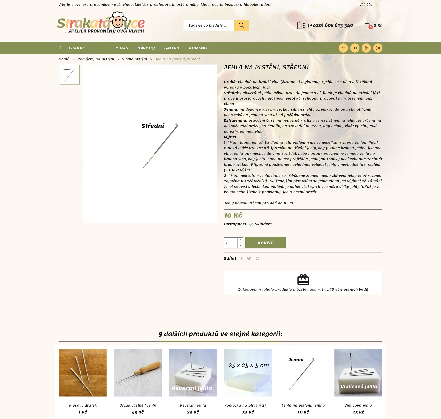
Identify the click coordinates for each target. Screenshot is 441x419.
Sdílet (242, 258)
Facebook (343, 48)
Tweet (249, 258)
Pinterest (366, 48)
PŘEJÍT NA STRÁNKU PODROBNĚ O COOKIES (128, 414)
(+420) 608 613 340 (330, 25)
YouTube (354, 48)
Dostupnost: (235, 224)
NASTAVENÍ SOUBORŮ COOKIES (196, 414)
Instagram (377, 48)
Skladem (263, 224)
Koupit (265, 243)
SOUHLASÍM (326, 403)
